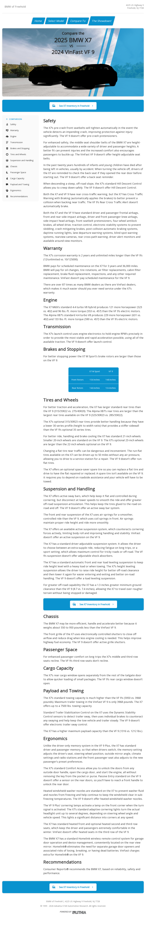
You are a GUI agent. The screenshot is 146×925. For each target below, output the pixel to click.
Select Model (56, 21)
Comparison (15, 119)
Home (38, 21)
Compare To (78, 21)
